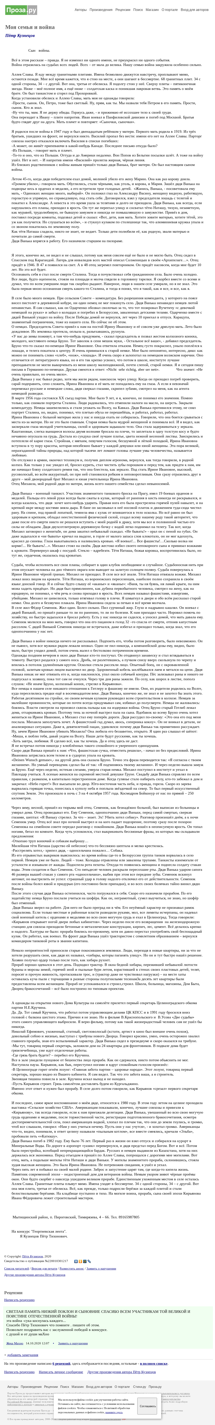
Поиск (138, 10)
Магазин (152, 10)
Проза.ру (155, 1386)
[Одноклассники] (80, 1261)
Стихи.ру (139, 1386)
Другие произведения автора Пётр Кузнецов (34, 1275)
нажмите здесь (114, 1412)
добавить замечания (22, 1355)
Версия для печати (44, 1268)
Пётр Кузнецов (20, 35)
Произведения (101, 10)
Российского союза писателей (105, 1419)
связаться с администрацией (49, 1404)
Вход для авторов (195, 10)
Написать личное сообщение (61, 1372)
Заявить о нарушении (101, 1268)
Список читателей (16, 1268)
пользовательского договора (175, 1393)
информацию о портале (19, 1404)
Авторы (81, 10)
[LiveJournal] (89, 1261)
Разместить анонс (72, 1268)
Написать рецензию (19, 1300)
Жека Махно (14, 1343)
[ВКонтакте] (76, 1261)
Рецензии (122, 10)
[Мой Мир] (85, 1261)
